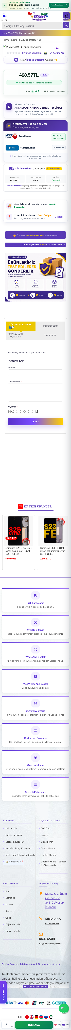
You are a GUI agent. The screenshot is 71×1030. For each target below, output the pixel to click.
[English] (32, 1016)
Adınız (11, 367)
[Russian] (46, 1016)
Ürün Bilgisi (50, 326)
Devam (35, 421)
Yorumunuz (14, 381)
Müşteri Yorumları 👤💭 (20, 325)
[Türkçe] (27, 1016)
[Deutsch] (36, 1016)
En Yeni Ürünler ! (38, 506)
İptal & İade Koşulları (15, 335)
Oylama (12, 406)
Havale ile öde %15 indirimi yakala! (35, 82)
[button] (35, 60)
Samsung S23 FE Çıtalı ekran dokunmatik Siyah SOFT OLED (52, 550)
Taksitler (50, 335)
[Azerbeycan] (41, 1016)
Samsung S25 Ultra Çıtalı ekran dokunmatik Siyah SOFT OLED (18, 550)
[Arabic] (51, 1016)
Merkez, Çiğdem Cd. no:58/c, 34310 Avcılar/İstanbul (56, 900)
